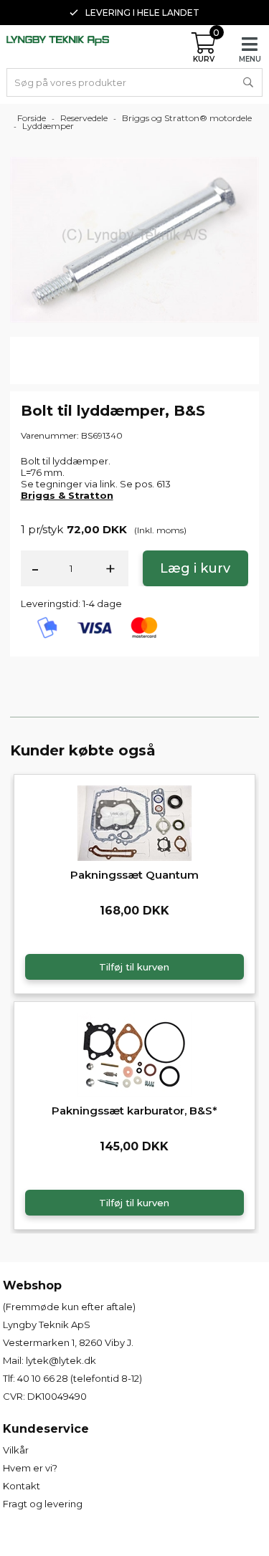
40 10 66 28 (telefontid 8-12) (79, 1378)
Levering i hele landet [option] (142, 12)
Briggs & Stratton (67, 495)
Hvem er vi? (30, 1468)
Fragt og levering (42, 1503)
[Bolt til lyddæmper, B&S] (135, 238)
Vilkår (16, 1450)
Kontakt (21, 1485)
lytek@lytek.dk (61, 1360)
